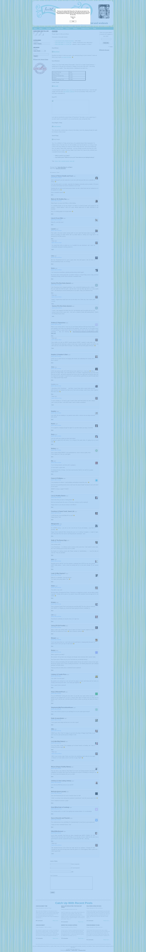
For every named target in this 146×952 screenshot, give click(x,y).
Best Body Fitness (81, 13)
